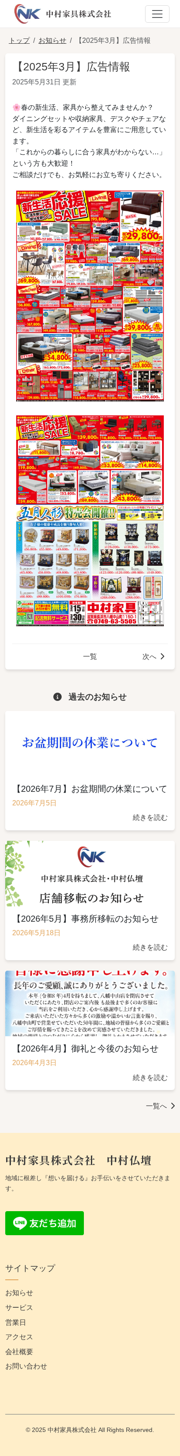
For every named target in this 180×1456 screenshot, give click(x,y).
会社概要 (19, 1351)
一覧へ (156, 1106)
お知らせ (52, 40)
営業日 (15, 1322)
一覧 (90, 656)
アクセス (19, 1337)
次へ (149, 656)
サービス (19, 1307)
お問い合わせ (26, 1366)
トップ (19, 40)
